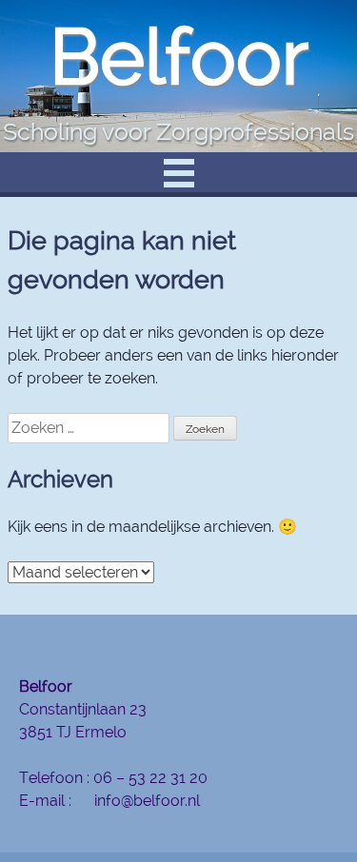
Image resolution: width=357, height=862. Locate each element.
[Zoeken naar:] (90, 428)
